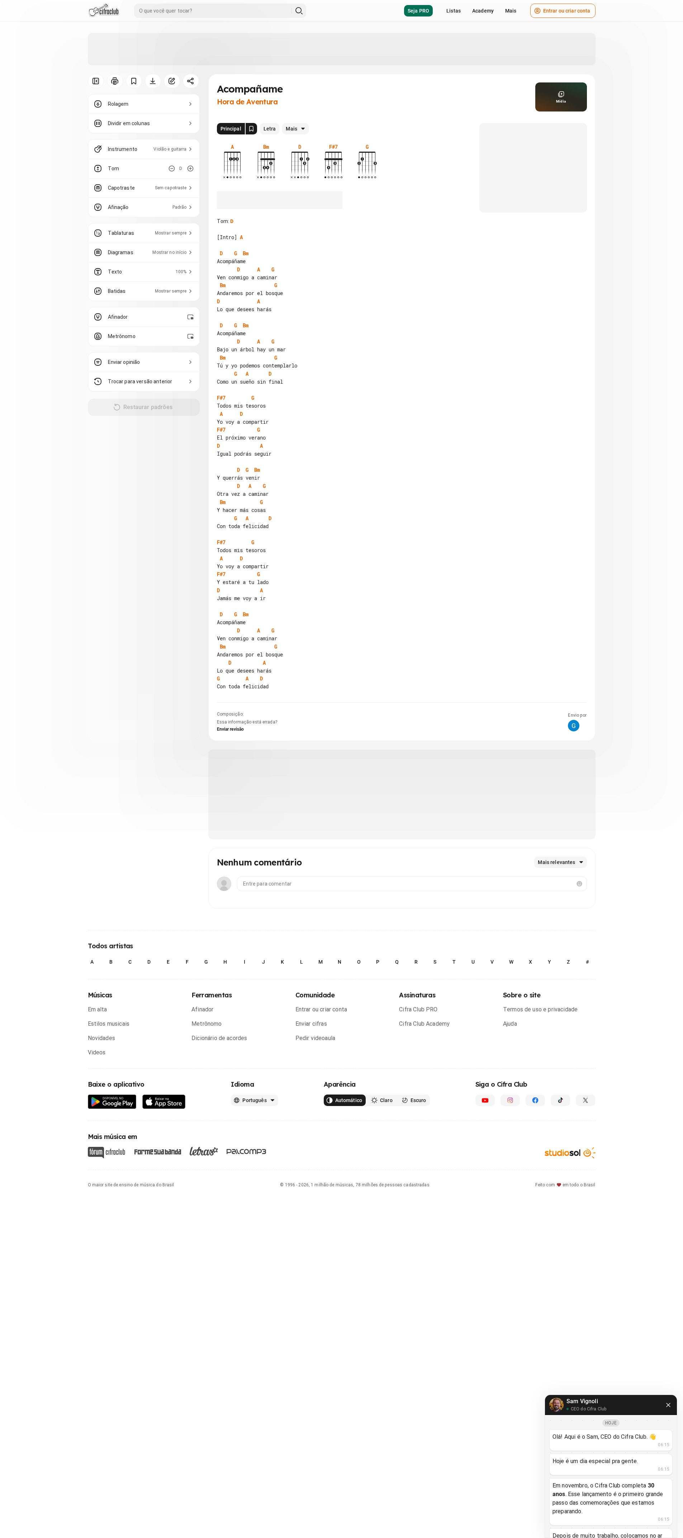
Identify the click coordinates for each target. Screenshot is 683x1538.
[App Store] (164, 1102)
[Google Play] (112, 1102)
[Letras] (204, 1151)
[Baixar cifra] (153, 81)
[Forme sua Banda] (157, 1151)
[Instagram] (510, 1100)
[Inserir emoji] (579, 883)
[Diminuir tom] (171, 168)
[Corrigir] (172, 81)
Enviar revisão (230, 729)
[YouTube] (485, 1100)
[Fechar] (668, 1405)
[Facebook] (535, 1100)
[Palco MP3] (246, 1151)
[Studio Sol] (570, 1152)
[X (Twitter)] (585, 1100)
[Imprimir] (115, 81)
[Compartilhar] (191, 81)
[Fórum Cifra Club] (106, 1152)
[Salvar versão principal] (251, 128)
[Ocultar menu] (96, 81)
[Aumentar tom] (190, 168)
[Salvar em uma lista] (134, 81)
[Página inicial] (104, 10)
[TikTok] (560, 1100)
